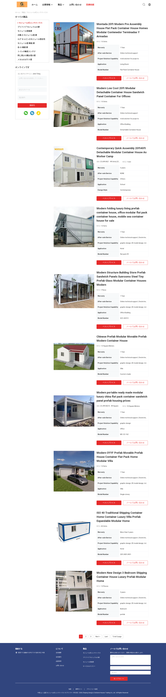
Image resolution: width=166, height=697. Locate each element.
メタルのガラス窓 (25, 59)
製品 (23, 12)
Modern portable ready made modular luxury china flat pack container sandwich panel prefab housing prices (122, 396)
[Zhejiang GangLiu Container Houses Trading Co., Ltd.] (22, 4)
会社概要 (58, 652)
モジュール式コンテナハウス (30, 23)
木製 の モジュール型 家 (27, 35)
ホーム (17, 12)
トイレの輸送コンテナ (27, 51)
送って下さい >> (119, 678)
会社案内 (58, 657)
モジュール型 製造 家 (26, 43)
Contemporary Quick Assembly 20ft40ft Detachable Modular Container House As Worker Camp (122, 152)
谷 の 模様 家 (23, 47)
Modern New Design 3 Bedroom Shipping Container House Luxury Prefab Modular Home (122, 577)
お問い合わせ (60, 665)
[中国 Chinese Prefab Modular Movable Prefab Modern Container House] (74, 355)
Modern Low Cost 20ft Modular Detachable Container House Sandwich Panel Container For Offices (120, 92)
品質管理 (58, 661)
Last (106, 636)
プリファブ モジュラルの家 (29, 27)
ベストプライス (109, 78)
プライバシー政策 (92, 689)
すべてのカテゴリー (89, 666)
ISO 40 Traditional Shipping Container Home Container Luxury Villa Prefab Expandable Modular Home (119, 517)
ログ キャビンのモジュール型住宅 (31, 39)
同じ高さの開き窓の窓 (27, 55)
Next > (98, 636)
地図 (70, 689)
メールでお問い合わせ (135, 78)
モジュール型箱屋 (25, 31)
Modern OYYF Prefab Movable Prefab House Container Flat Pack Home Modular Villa (120, 457)
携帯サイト (79, 689)
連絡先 (32, 105)
